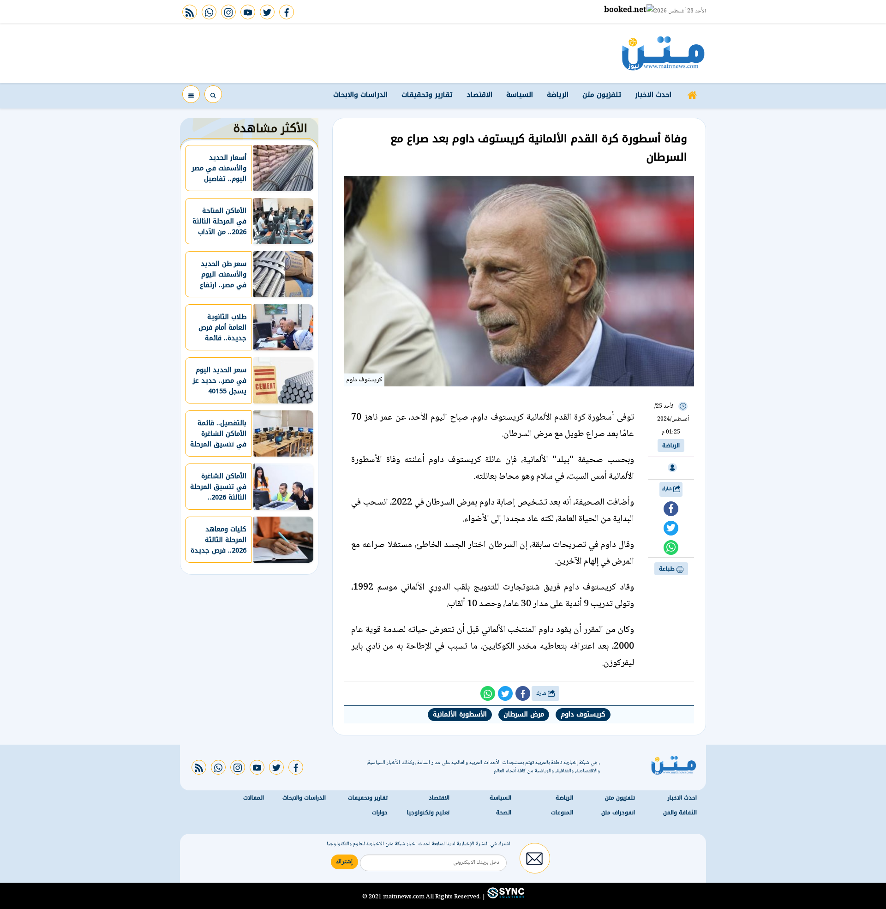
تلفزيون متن (601, 94)
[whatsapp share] (671, 547)
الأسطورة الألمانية (460, 714)
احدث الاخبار (653, 94)
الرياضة (558, 94)
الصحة (503, 812)
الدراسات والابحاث (360, 94)
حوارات (380, 812)
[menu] (191, 94)
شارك (667, 489)
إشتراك (344, 861)
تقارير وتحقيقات (427, 94)
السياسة (519, 94)
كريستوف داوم (583, 714)
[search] (213, 94)
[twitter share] (671, 528)
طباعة (667, 569)
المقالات (253, 798)
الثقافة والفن (680, 812)
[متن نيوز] (663, 53)
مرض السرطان (523, 714)
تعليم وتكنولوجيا (428, 812)
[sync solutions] (504, 896)
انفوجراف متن (618, 812)
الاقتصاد (479, 94)
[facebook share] (671, 508)
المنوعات (562, 812)
